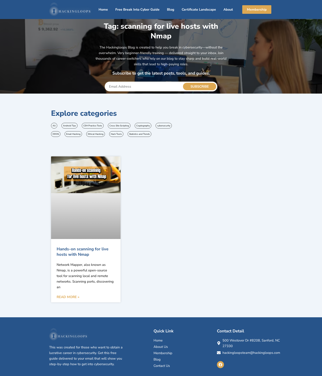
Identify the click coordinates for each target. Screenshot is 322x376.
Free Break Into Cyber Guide (137, 9)
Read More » (68, 297)
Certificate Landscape (199, 9)
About (228, 9)
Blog (170, 9)
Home (103, 9)
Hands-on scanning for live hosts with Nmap (82, 251)
